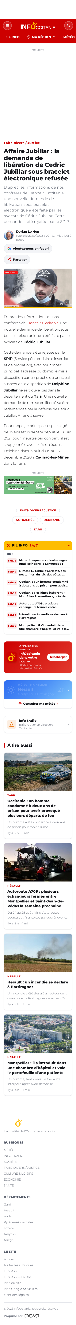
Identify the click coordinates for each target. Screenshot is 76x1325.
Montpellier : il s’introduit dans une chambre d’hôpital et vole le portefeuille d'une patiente (36, 1068)
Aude (7, 1216)
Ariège (9, 1240)
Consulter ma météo (40, 703)
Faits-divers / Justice (22, 143)
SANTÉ (9, 1185)
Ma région (41, 37)
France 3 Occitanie (43, 323)
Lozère (9, 1228)
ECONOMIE (12, 1179)
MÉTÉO (9, 1150)
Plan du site (12, 1283)
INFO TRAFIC (13, 1156)
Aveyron (10, 1234)
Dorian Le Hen (27, 231)
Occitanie (51, 520)
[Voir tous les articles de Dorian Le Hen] (9, 235)
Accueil (9, 1259)
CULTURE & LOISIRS (18, 1173)
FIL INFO (12, 37)
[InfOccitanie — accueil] (38, 25)
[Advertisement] (38, 91)
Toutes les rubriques (18, 1265)
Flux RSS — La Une (17, 1277)
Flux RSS (10, 1271)
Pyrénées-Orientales (18, 1222)
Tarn (38, 529)
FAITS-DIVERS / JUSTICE (21, 1168)
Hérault (9, 1210)
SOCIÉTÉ (10, 1162)
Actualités (25, 520)
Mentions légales (16, 1295)
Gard (7, 1204)
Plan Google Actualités (21, 1289)
